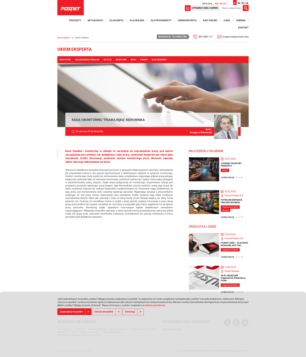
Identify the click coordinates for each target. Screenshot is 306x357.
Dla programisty (161, 20)
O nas (226, 20)
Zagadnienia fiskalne (87, 59)
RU (243, 3)
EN (239, 3)
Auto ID (107, 59)
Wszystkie (65, 59)
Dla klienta (116, 20)
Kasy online (210, 20)
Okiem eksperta (187, 20)
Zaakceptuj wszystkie (71, 311)
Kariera (240, 20)
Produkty (75, 20)
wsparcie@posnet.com (236, 36)
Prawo (144, 59)
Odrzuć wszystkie (104, 311)
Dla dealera (137, 20)
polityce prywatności (155, 305)
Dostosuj (130, 311)
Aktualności (95, 20)
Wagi (133, 59)
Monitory (121, 59)
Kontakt (243, 27)
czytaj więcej (227, 177)
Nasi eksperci (159, 59)
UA (247, 3)
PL (235, 3)
